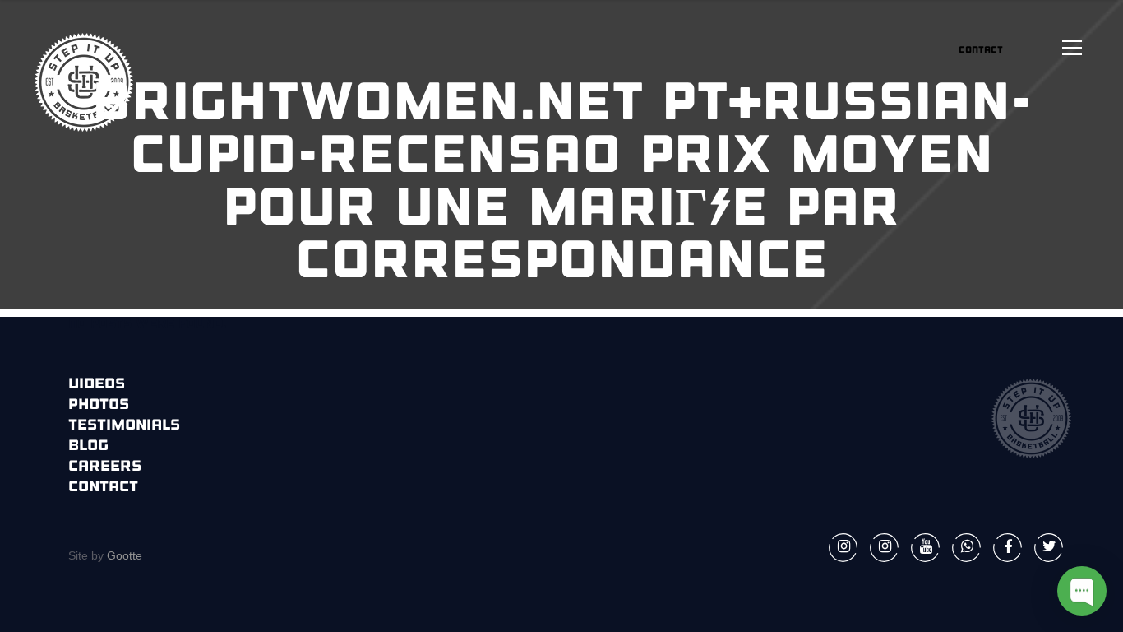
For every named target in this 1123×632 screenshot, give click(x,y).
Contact (103, 488)
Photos (98, 405)
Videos (96, 385)
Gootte (123, 555)
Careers (104, 467)
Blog (88, 446)
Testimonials (124, 426)
